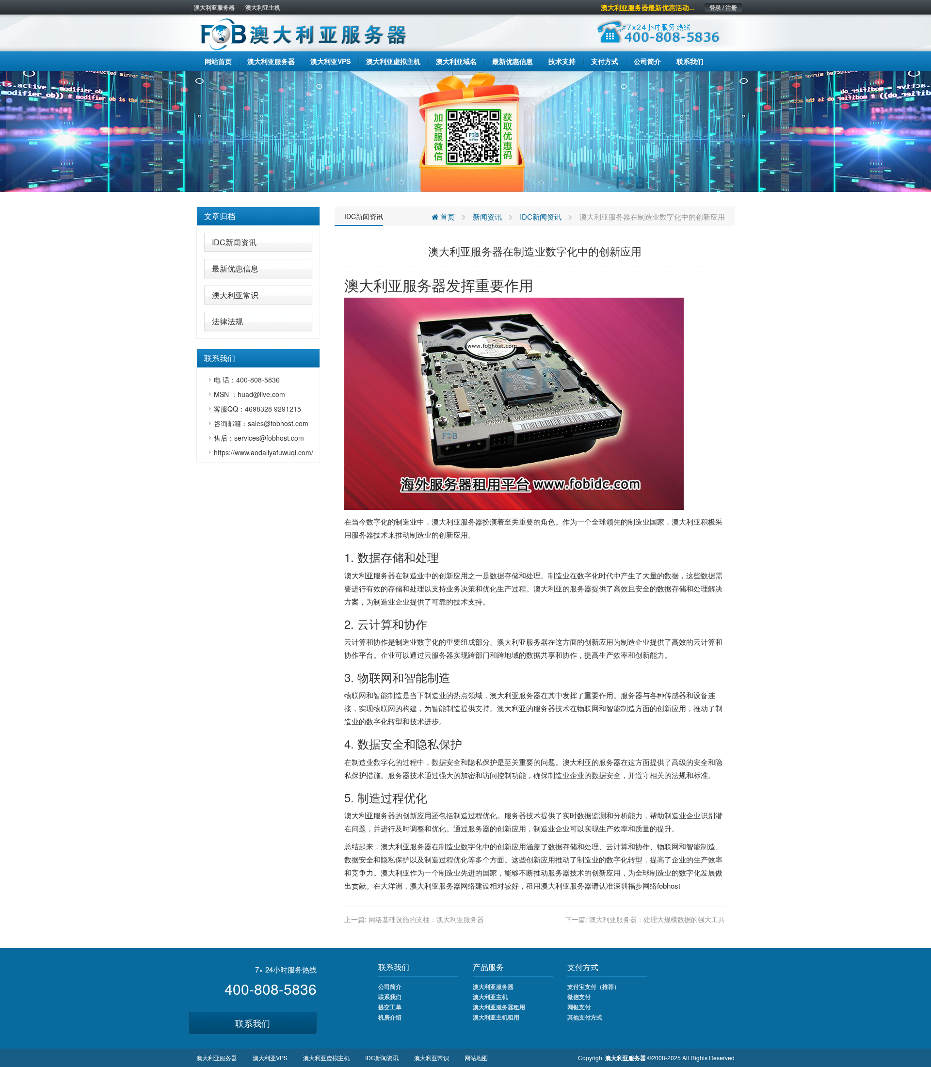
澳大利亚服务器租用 (499, 1007)
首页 (446, 216)
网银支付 (579, 1007)
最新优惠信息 (235, 268)
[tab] (258, 216)
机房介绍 (389, 1017)
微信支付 (579, 996)
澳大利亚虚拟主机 (326, 1057)
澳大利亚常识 (235, 295)
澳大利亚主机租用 (496, 1017)
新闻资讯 (487, 216)
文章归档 (219, 216)
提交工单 (389, 1007)
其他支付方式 (584, 1017)
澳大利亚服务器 (214, 7)
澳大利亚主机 (262, 7)
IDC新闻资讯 (234, 242)
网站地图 (476, 1057)
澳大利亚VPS (270, 1057)
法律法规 (227, 321)
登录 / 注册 (723, 7)
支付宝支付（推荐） (593, 986)
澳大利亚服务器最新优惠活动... (648, 7)
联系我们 (252, 1023)
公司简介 (389, 986)
